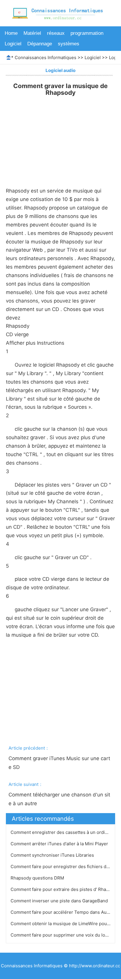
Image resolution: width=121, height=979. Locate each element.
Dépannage (39, 44)
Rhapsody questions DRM (38, 878)
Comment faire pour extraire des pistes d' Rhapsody (65, 889)
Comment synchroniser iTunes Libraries (53, 855)
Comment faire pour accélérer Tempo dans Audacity (65, 912)
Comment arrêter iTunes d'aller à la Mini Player (60, 843)
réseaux (56, 33)
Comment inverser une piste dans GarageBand (60, 901)
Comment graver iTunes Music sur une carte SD (59, 762)
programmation (86, 33)
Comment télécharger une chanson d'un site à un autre (59, 799)
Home (11, 33)
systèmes (68, 44)
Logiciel (13, 44)
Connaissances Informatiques (45, 57)
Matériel (32, 33)
